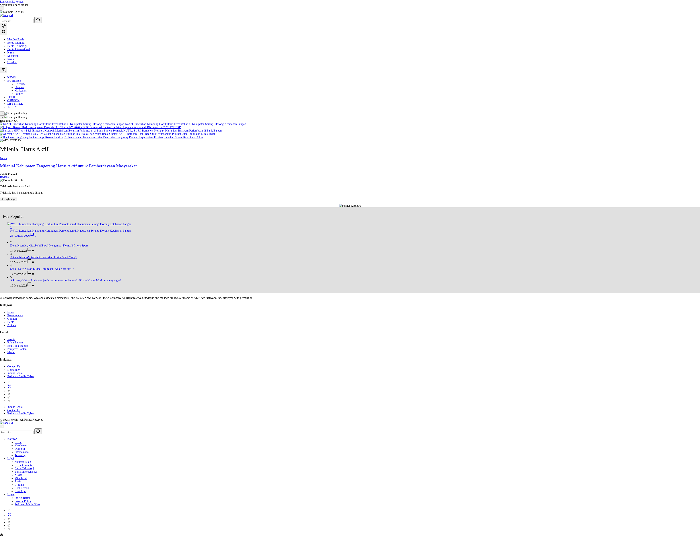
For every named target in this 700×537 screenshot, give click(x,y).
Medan (11, 352)
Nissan (11, 52)
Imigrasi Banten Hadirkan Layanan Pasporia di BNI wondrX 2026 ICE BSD (136, 127)
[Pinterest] (8, 390)
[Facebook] (8, 382)
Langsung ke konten (12, 1)
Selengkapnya (8, 199)
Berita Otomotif (16, 42)
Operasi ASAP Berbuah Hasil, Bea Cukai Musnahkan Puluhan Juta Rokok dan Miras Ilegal (162, 133)
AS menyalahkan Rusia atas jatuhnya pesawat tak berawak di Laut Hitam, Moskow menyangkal (65, 280)
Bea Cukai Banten (17, 345)
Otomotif (20, 448)
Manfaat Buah (15, 39)
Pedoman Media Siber (27, 504)
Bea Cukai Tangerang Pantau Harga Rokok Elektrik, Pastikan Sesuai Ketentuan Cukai (153, 137)
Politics (11, 325)
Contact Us (13, 366)
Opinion (12, 318)
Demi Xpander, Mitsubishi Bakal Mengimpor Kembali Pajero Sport (49, 245)
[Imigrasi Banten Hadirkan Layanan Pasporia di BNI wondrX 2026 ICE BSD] (46, 127)
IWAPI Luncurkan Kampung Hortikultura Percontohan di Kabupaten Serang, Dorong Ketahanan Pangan (185, 124)
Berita (10, 321)
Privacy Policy (23, 501)
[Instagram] (8, 397)
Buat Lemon (22, 488)
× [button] (2, 426)
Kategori (12, 438)
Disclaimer (13, 369)
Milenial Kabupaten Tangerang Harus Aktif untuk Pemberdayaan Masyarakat (68, 166)
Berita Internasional (18, 49)
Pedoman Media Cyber (20, 376)
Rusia (10, 59)
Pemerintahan (15, 315)
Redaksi (4, 176)
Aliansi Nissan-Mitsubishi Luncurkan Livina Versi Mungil (43, 257)
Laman (11, 494)
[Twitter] (9, 387)
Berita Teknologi (17, 45)
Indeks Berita (15, 373)
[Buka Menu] (3, 32)
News (3, 158)
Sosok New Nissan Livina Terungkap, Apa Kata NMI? (42, 268)
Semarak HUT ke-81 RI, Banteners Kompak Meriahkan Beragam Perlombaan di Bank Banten (167, 130)
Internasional (22, 452)
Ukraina (12, 62)
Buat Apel (20, 491)
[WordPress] (8, 394)
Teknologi (20, 455)
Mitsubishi (13, 55)
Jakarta (11, 339)
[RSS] (8, 400)
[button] (38, 20)
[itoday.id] (6, 15)
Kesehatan (21, 445)
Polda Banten (15, 342)
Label (10, 458)
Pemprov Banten (17, 349)
